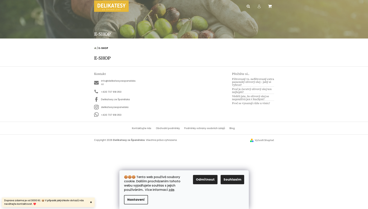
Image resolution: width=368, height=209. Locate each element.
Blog (232, 128)
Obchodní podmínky (168, 128)
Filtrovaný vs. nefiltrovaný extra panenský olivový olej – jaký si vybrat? (253, 82)
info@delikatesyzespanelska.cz (118, 82)
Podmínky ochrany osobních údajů (204, 128)
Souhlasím (232, 179)
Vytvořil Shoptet (264, 140)
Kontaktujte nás (141, 128)
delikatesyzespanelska (114, 107)
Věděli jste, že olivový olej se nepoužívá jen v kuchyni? (250, 98)
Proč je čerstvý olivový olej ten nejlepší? (252, 91)
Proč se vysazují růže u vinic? (251, 103)
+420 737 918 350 (111, 91)
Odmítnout (205, 179)
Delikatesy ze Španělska (115, 99)
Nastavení (136, 199)
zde (171, 190)
